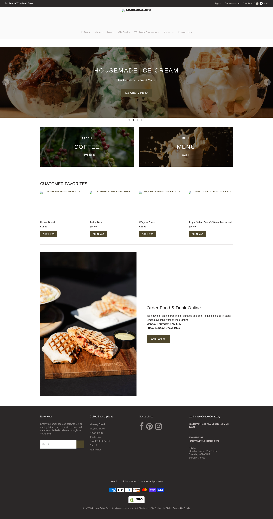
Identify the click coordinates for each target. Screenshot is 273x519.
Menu (97, 32)
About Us (169, 32)
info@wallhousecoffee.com (204, 440)
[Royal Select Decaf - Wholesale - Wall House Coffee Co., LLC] (211, 204)
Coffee (84, 32)
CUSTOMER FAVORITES (63, 183)
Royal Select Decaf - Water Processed (210, 222)
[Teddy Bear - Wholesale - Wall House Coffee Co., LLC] (112, 204)
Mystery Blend (97, 424)
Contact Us (184, 32)
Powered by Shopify (181, 508)
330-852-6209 (196, 437)
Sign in (218, 3)
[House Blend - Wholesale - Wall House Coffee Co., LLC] (62, 204)
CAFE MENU (259, 92)
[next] (267, 82)
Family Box (95, 449)
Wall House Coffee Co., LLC (101, 508)
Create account (232, 3)
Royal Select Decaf (100, 441)
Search (113, 481)
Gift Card (123, 32)
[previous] (5, 82)
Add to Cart (48, 233)
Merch (110, 32)
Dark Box (95, 445)
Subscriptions (129, 481)
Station (169, 508)
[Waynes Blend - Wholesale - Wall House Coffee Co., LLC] (161, 204)
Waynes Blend (147, 222)
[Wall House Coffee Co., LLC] (136, 18)
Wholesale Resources (145, 32)
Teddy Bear (96, 222)
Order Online (158, 339)
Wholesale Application (152, 481)
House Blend (47, 222)
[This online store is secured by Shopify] (136, 502)
